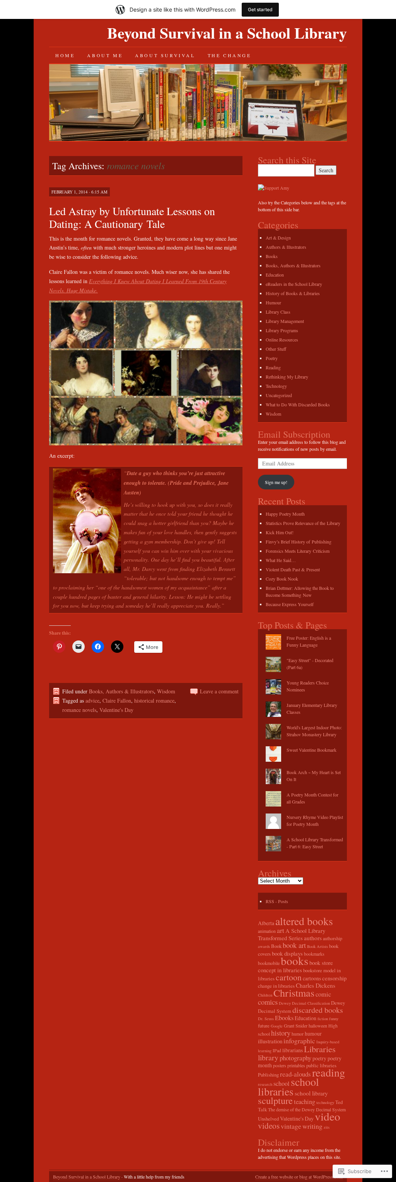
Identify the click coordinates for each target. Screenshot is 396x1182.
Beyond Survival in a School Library (227, 32)
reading (328, 1072)
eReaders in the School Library (294, 284)
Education (275, 275)
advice (92, 700)
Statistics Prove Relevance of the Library (303, 523)
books (294, 960)
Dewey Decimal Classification (304, 1003)
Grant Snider (295, 1025)
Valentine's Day (116, 709)
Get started (260, 9)
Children (265, 995)
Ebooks (284, 1018)
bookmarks (314, 954)
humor (298, 1034)
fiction (322, 1018)
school (281, 1083)
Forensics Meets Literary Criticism (297, 551)
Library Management (285, 321)
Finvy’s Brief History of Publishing (298, 541)
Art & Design (278, 237)
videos (269, 1125)
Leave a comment (219, 691)
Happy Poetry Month (285, 514)
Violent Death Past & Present (293, 569)
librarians (292, 1050)
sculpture (275, 1100)
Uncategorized (279, 395)
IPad (277, 1050)
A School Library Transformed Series (291, 934)
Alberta (266, 923)
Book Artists (317, 946)
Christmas (293, 992)
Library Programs (282, 330)
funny (333, 1018)
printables (296, 1065)
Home (65, 55)
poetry (319, 1058)
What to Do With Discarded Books (298, 404)
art (280, 930)
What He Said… (281, 560)
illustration (270, 1041)
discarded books (317, 1010)
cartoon (289, 977)
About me (105, 55)
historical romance (154, 700)
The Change (229, 55)
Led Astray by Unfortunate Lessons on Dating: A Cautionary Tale (132, 217)
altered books (304, 921)
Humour (273, 302)
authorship (332, 938)
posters (279, 1065)
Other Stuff (276, 349)
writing (312, 1126)
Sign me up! (276, 482)
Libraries (320, 1049)
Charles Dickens (315, 985)
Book (276, 946)
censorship (334, 978)
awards (264, 946)
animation (267, 931)
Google (277, 1026)
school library (311, 1093)
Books (272, 256)
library (268, 1057)
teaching (304, 1101)
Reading (273, 367)
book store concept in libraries (295, 966)
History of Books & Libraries (293, 293)
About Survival (165, 55)
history (280, 1033)
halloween (318, 1025)
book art (294, 945)
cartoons (312, 978)
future (264, 1025)
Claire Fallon (116, 700)
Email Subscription (294, 434)
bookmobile (269, 963)
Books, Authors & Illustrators (121, 691)
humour (313, 1033)
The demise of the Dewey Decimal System (307, 1109)
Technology (276, 386)
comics (268, 1002)
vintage (291, 1126)
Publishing (268, 1074)
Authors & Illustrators (286, 247)
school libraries (288, 1086)
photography (295, 1057)
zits (326, 1127)
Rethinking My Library (287, 377)
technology (325, 1102)
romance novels (79, 709)
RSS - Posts (277, 901)
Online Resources (282, 339)
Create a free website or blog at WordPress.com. (299, 1177)
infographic (299, 1040)
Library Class (278, 312)
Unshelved (268, 1118)
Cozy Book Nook (282, 579)
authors (313, 938)
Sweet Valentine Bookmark (311, 750)
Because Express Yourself (290, 604)
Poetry (272, 358)
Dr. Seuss (266, 1018)
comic (323, 994)
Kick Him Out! (280, 532)
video (327, 1116)
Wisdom (166, 691)
